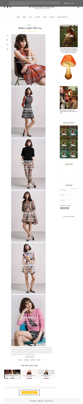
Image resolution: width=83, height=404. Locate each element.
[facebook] (5, 7)
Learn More (67, 3)
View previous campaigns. (65, 205)
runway (29, 25)
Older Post (33, 392)
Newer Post (26, 392)
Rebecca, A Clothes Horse (28, 31)
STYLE (30, 17)
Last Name (62, 200)
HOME (18, 17)
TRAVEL (45, 17)
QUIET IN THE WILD (62, 17)
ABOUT (24, 17)
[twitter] (8, 7)
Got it (72, 3)
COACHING (37, 17)
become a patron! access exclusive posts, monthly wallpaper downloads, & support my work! (68, 111)
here (34, 354)
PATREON (52, 17)
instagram (50, 400)
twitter (42, 400)
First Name (62, 195)
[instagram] (11, 7)
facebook (34, 400)
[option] (12, 374)
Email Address (63, 190)
